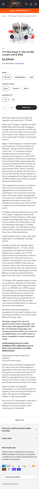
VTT (3, 48)
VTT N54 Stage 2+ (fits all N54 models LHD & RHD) (21, 16)
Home (4, 16)
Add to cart (26, 107)
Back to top (19, 420)
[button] (35, 4)
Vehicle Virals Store (13, 484)
